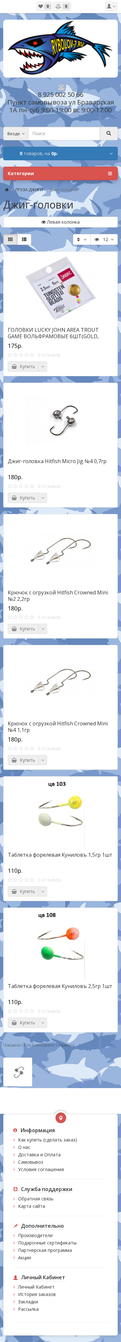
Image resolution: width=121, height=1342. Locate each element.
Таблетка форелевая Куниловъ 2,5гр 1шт (60, 986)
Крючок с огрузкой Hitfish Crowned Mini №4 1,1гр (58, 726)
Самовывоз (30, 1162)
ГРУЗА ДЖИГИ (29, 189)
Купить (26, 366)
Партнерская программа (45, 1250)
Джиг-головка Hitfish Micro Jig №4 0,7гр (57, 461)
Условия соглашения (41, 1169)
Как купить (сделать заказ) (47, 1140)
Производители (35, 1235)
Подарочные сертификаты (47, 1243)
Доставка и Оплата (39, 1154)
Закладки (28, 1302)
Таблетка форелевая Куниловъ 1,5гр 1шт (60, 855)
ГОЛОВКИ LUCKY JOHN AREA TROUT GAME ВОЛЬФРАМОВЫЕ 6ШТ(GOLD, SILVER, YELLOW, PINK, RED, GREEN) (53, 336)
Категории (21, 173)
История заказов (37, 1294)
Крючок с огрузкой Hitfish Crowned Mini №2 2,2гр (58, 595)
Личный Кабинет (36, 1287)
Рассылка (28, 1309)
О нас (24, 1147)
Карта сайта (31, 1206)
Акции (24, 1257)
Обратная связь (36, 1199)
